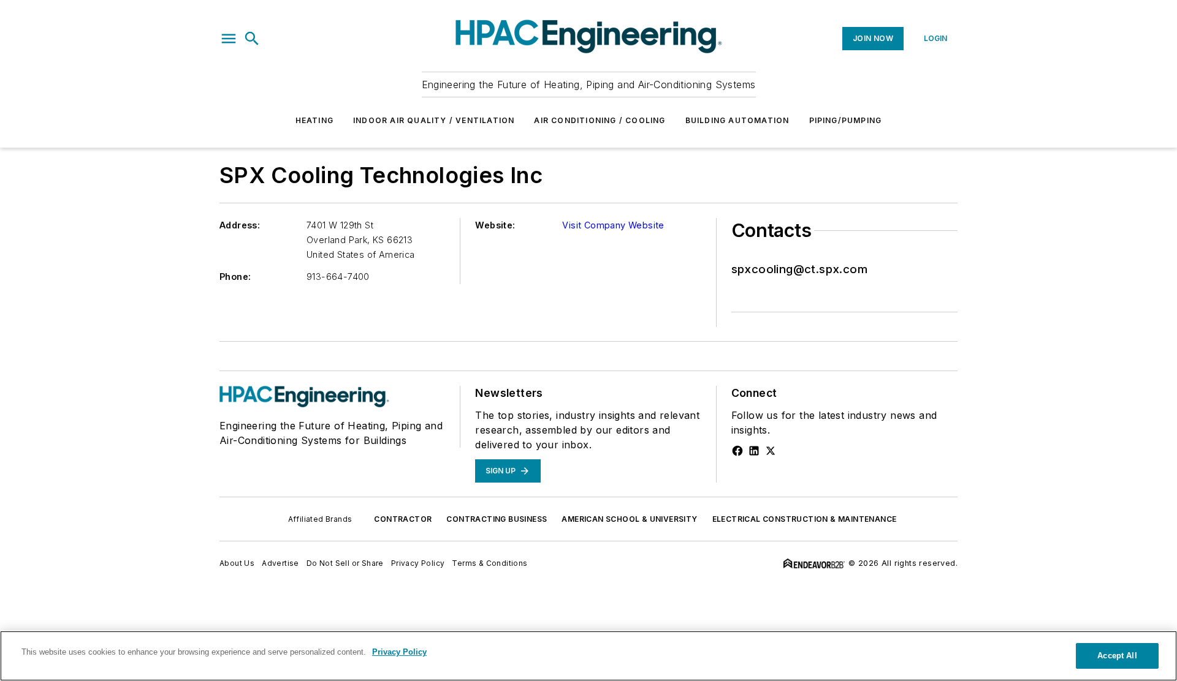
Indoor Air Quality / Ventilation (433, 120)
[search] (252, 38)
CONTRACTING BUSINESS (496, 519)
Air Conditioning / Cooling (599, 120)
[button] (228, 38)
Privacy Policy (418, 563)
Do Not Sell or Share (345, 563)
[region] (588, 656)
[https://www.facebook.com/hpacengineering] (737, 451)
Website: (495, 225)
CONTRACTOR (403, 519)
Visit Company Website (613, 225)
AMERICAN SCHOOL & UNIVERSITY (629, 519)
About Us (236, 563)
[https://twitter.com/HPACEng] (770, 451)
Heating (314, 120)
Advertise (280, 563)
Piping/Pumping (845, 120)
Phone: (235, 276)
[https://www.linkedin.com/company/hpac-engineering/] (754, 451)
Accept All (1117, 655)
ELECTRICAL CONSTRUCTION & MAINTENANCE (804, 519)
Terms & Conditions (489, 563)
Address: (239, 225)
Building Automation (737, 120)
